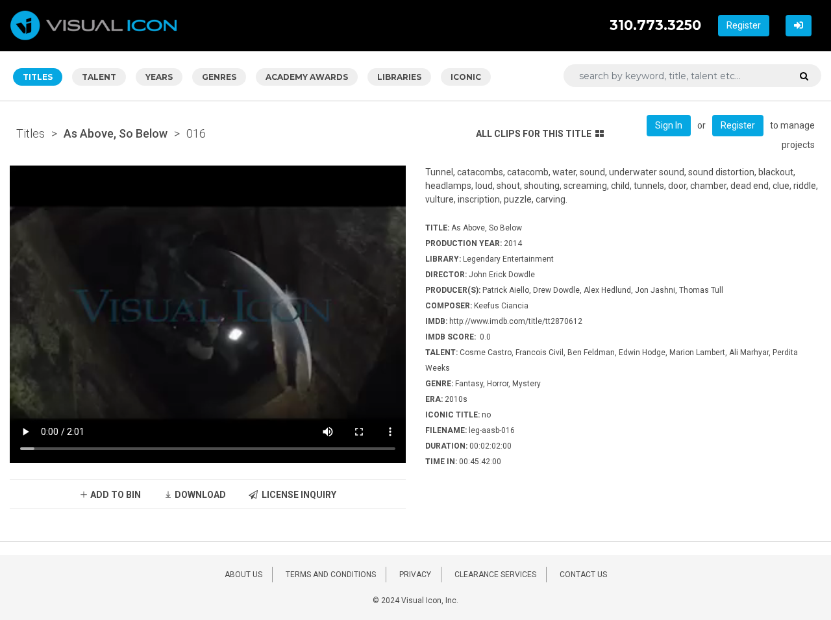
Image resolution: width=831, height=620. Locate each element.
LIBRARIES (399, 77)
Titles (30, 133)
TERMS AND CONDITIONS (331, 574)
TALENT (99, 77)
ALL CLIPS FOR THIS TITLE (533, 134)
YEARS (159, 77)
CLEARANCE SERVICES (495, 574)
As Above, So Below (115, 133)
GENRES (219, 77)
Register (743, 25)
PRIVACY (415, 574)
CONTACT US (583, 574)
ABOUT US (243, 574)
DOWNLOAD (199, 495)
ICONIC (466, 77)
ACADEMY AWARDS (307, 77)
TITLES (38, 77)
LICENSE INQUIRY (297, 495)
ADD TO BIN (114, 495)
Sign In (668, 125)
